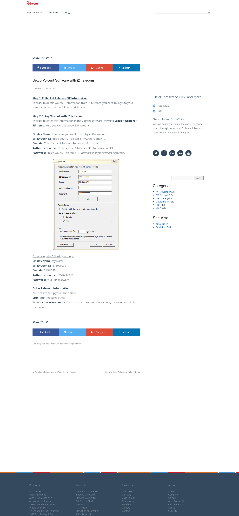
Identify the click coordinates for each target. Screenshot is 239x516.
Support (205, 3)
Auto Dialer (164, 105)
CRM (159, 111)
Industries (127, 491)
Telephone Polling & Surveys (44, 510)
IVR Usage (161, 198)
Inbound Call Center (86, 494)
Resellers (126, 504)
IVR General (162, 195)
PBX (158, 204)
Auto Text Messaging (40, 497)
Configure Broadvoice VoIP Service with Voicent (55, 372)
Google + (101, 67)
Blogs (68, 12)
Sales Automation (85, 514)
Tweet (71, 67)
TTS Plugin (81, 507)
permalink (76, 343)
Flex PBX (80, 504)
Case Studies (128, 497)
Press (171, 491)
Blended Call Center (86, 497)
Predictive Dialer (164, 227)
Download (166, 3)
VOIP (56, 343)
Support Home (34, 12)
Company (173, 494)
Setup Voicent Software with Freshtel (122, 372)
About (172, 485)
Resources (128, 485)
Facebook (45, 67)
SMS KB (172, 510)
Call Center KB (175, 504)
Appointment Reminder (41, 501)
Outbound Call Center (87, 491)
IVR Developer (163, 191)
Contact (186, 3)
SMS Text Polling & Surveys (43, 514)
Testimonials (128, 501)
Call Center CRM (84, 501)
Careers (126, 507)
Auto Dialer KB (176, 501)
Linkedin (125, 67)
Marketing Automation (87, 510)
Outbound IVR (163, 201)
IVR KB (171, 507)
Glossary (126, 494)
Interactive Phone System (42, 504)
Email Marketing (37, 494)
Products (146, 3)
